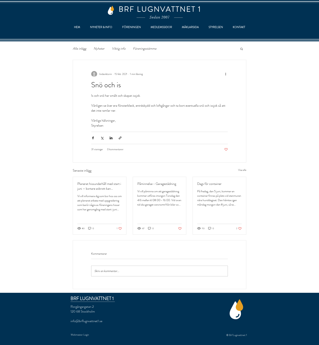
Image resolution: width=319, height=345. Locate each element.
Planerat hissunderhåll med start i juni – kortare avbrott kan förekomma (99, 186)
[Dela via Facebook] (93, 138)
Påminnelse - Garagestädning (156, 183)
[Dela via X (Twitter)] (102, 138)
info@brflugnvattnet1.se (86, 321)
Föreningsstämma (144, 48)
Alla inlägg (79, 48)
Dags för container (209, 183)
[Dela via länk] (120, 138)
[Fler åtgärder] (225, 74)
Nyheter (99, 48)
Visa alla (242, 170)
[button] (241, 48)
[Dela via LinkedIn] (111, 138)
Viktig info (119, 48)
